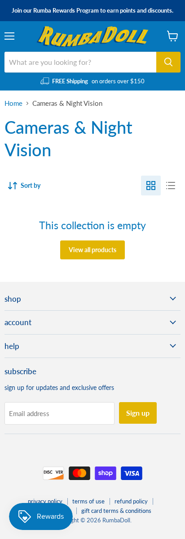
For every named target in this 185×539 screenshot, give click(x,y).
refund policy (131, 501)
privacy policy (45, 501)
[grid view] (151, 185)
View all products (92, 250)
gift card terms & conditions (116, 510)
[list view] (171, 185)
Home (13, 103)
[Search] (168, 62)
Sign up (138, 412)
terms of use (88, 501)
